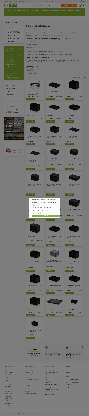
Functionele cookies (48, 207)
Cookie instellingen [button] (36, 213)
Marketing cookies (36, 210)
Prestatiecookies (36, 209)
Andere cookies (45, 210)
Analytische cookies (45, 209)
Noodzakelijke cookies (37, 207)
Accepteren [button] (46, 215)
